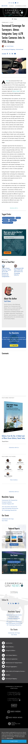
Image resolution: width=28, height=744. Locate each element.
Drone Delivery (10, 647)
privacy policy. (10, 738)
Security (8, 675)
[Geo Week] (14, 711)
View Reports (14, 544)
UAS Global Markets (11, 655)
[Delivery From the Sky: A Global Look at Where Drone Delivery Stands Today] (14, 417)
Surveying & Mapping (9, 49)
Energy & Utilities (10, 650)
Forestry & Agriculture (11, 659)
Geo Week (5, 520)
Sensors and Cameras (8, 218)
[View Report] (7, 539)
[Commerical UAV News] (14, 585)
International (19, 49)
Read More (5, 441)
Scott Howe (9, 46)
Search (12, 6)
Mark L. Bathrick (8, 476)
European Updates (7, 502)
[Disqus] (14, 374)
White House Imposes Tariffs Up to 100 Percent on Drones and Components (6, 272)
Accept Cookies (14, 741)
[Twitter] (11, 2)
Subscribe (7, 252)
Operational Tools (7, 222)
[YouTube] (15, 2)
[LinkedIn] (13, 2)
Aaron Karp (20, 469)
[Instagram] (17, 2)
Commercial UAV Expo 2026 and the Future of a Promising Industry (19, 271)
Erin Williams (8, 469)
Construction (9, 643)
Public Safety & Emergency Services (15, 671)
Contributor (20, 471)
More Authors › (14, 480)
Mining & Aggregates (11, 666)
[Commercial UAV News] (14, 699)
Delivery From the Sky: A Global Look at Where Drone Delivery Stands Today (13, 437)
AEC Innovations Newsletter (9, 507)
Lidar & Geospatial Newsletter (10, 508)
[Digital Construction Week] (14, 724)
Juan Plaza (8, 462)
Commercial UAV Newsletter (9, 500)
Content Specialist (8, 471)
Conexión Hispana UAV (8, 504)
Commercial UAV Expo (21, 6)
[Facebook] (8, 603)
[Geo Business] (14, 705)
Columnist (8, 477)
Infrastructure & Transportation (14, 663)
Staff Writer (8, 464)
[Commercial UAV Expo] (14, 592)
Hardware (5, 220)
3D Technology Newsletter (9, 510)
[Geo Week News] (14, 717)
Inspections (13, 220)
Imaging (18, 218)
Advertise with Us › (14, 208)
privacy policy (20, 250)
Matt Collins (20, 462)
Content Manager (20, 464)
